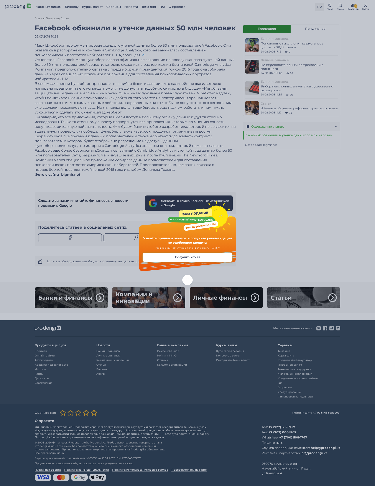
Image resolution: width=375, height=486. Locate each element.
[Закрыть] (187, 280)
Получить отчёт (187, 257)
